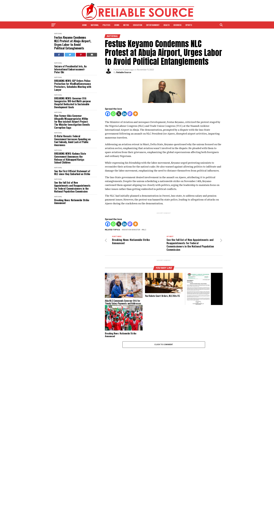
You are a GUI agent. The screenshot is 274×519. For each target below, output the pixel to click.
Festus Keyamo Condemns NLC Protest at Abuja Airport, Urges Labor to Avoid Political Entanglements (72, 43)
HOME (84, 24)
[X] (118, 113)
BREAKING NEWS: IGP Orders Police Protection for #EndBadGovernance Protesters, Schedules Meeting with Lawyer (72, 85)
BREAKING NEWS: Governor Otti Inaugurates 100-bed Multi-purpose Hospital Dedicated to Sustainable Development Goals (72, 103)
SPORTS (188, 24)
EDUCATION (137, 24)
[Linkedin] (124, 113)
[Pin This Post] (81, 55)
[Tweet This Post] (70, 55)
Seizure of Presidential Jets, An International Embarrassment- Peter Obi (70, 69)
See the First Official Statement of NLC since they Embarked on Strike (72, 172)
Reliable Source (123, 72)
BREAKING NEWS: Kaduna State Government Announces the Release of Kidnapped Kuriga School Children (70, 158)
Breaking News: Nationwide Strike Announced (71, 201)
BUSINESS (177, 24)
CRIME (116, 24)
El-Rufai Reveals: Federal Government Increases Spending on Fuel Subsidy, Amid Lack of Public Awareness (72, 140)
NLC (144, 230)
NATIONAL (95, 24)
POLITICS (106, 24)
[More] (135, 113)
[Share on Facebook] (59, 55)
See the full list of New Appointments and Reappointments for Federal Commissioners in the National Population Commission (72, 187)
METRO (126, 24)
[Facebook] (107, 113)
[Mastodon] (129, 113)
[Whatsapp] (113, 113)
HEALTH (167, 24)
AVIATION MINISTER (131, 230)
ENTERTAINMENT (153, 24)
